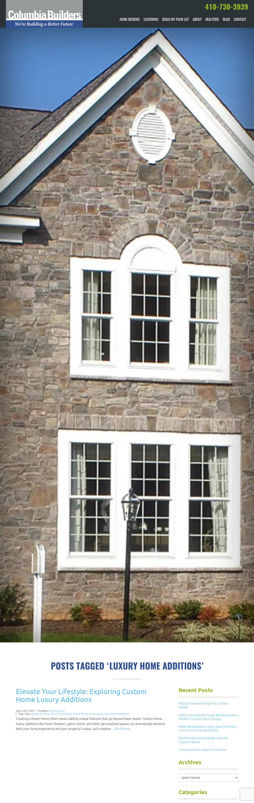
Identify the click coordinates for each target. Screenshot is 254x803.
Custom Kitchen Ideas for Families (202, 750)
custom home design (60, 713)
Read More (122, 729)
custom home (39, 713)
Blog (226, 20)
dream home (80, 713)
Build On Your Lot (175, 20)
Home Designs (130, 20)
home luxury (96, 713)
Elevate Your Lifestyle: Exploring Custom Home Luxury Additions (81, 695)
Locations (151, 20)
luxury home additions (116, 713)
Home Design (57, 710)
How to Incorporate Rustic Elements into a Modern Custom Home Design (208, 717)
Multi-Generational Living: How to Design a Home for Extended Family (208, 728)
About (197, 20)
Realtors (212, 20)
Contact (240, 20)
